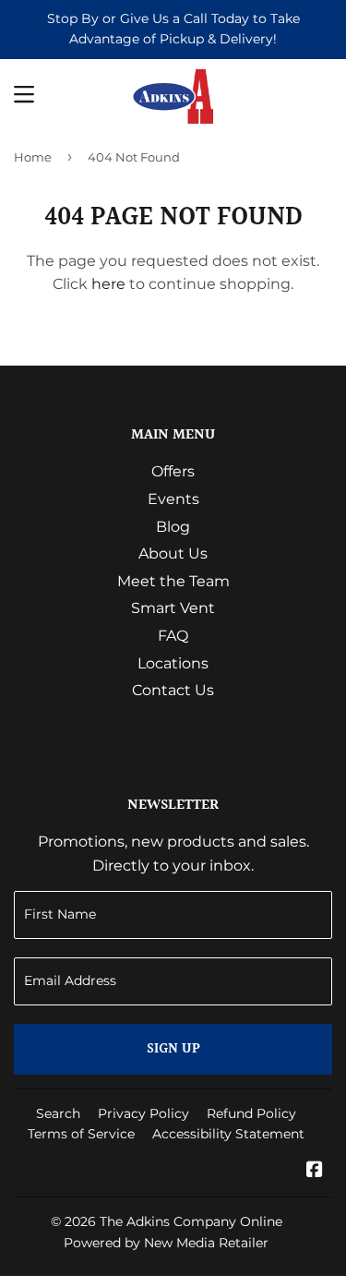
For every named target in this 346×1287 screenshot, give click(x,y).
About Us (173, 553)
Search (58, 1113)
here (108, 284)
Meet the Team (173, 581)
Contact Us (173, 690)
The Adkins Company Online (191, 1221)
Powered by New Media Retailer (166, 1242)
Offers (173, 471)
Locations (173, 663)
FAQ (173, 635)
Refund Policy (251, 1113)
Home (33, 157)
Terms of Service (81, 1133)
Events (173, 499)
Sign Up (173, 1049)
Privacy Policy (143, 1113)
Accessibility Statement (228, 1133)
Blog (173, 526)
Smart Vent (173, 608)
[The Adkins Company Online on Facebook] (314, 1171)
